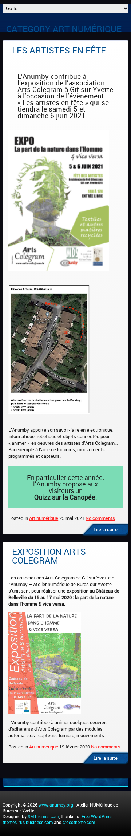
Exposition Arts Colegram (49, 556)
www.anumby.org (56, 805)
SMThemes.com (43, 816)
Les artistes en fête (59, 50)
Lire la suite (106, 529)
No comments (100, 518)
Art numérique (43, 518)
